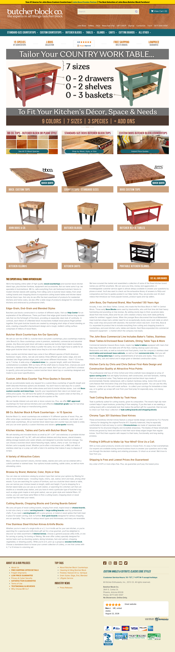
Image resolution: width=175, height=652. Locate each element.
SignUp (131, 26)
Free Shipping (121, 43)
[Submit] (136, 11)
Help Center (73, 313)
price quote (61, 424)
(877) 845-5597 (161, 26)
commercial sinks (146, 353)
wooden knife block (73, 542)
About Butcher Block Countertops (74, 567)
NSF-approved (73, 401)
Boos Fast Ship (108, 26)
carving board (29, 513)
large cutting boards (55, 510)
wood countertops (52, 284)
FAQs (98, 26)
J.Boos (49, 43)
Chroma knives (130, 425)
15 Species (19, 43)
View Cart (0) (160, 11)
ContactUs (140, 26)
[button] (22, 32)
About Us (15, 567)
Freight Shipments (19, 573)
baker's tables (141, 345)
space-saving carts (97, 375)
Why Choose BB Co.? (20, 589)
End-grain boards (50, 516)
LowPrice (154, 43)
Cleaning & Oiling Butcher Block (73, 570)
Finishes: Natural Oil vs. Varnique (73, 573)
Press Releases (66, 587)
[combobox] (108, 11)
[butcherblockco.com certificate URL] (157, 619)
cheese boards (78, 508)
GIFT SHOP (121, 26)
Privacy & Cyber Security (21, 578)
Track (149, 26)
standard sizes (38, 362)
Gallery (91, 26)
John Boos (81, 26)
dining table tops (105, 356)
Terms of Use (16, 583)
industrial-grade (61, 404)
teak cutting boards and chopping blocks (139, 410)
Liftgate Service (66, 578)
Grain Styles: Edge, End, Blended (73, 575)
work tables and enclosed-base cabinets (107, 353)
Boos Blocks (111, 309)
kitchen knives (40, 534)
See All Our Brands (158, 278)
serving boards (36, 510)
